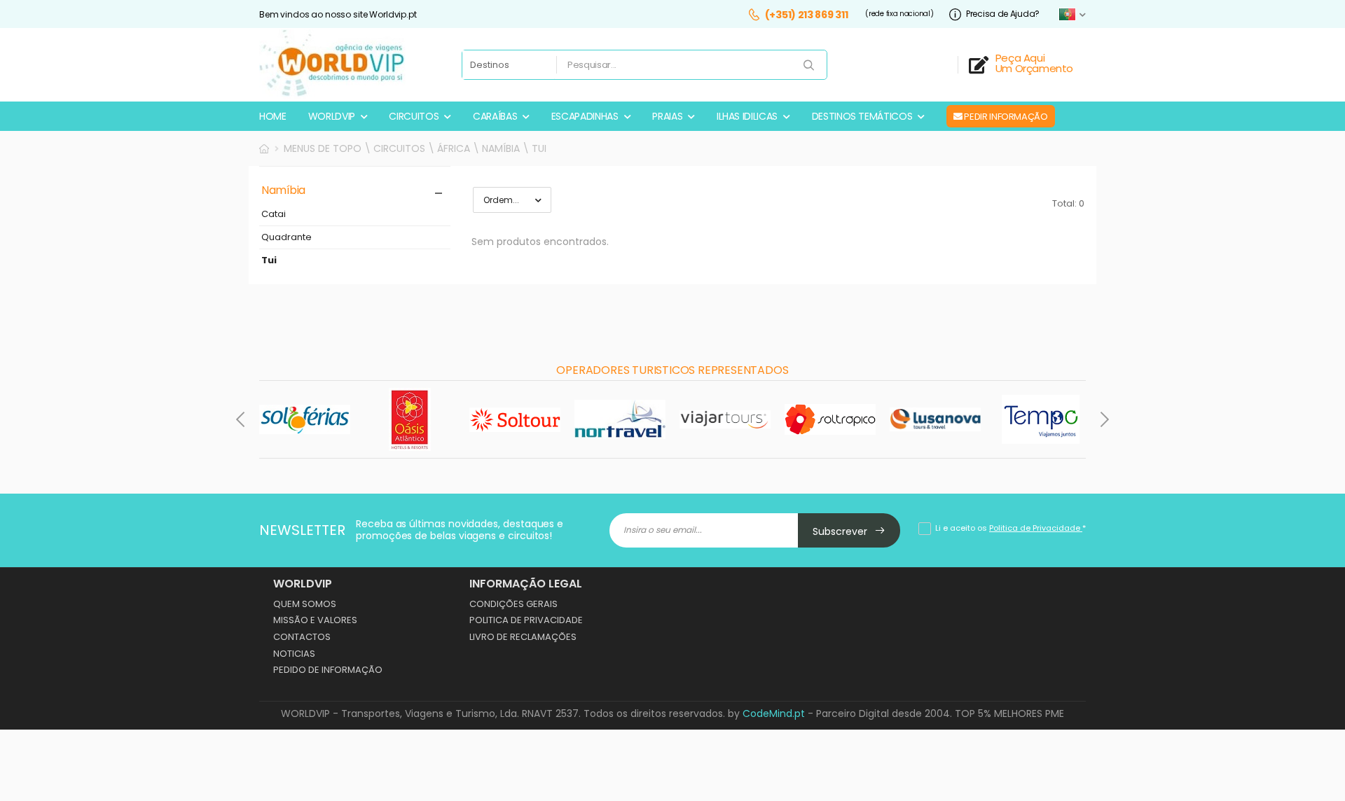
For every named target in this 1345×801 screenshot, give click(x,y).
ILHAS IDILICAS (747, 116)
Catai (273, 215)
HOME (273, 116)
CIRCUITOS (414, 116)
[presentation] (241, 419)
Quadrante (286, 238)
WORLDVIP (331, 116)
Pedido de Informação (327, 669)
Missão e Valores (315, 620)
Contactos (302, 636)
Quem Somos (304, 604)
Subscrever (841, 531)
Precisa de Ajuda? (1003, 14)
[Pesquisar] (810, 66)
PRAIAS (667, 116)
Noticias (294, 653)
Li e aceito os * (1010, 528)
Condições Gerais (513, 604)
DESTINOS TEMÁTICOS (862, 116)
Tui (269, 261)
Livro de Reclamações (523, 636)
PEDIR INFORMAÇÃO (1005, 116)
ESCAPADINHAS (585, 116)
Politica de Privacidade (526, 620)
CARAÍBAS (495, 116)
